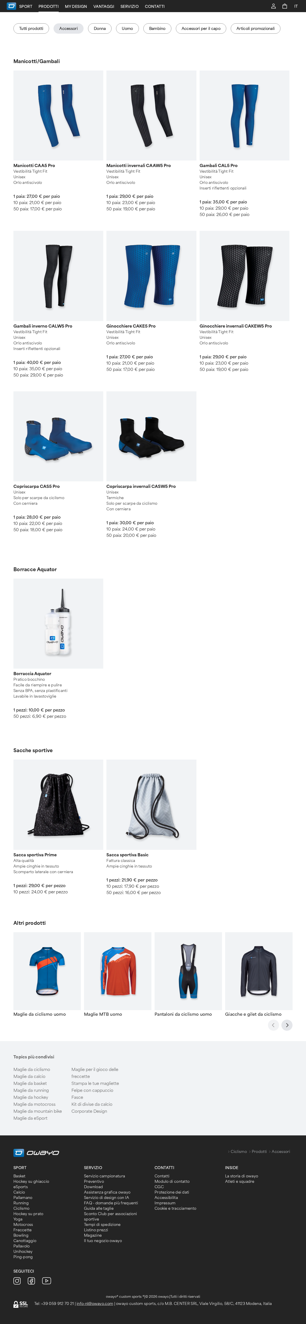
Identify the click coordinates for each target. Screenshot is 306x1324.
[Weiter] (287, 1025)
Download (93, 1187)
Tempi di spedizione (102, 1225)
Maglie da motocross (34, 1104)
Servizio (130, 6)
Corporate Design (89, 1111)
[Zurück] (273, 1025)
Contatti (155, 6)
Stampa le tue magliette (95, 1083)
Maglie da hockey (30, 1097)
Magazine (93, 1235)
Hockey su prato (28, 1214)
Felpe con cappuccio (92, 1090)
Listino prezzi (96, 1230)
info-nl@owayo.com (95, 1304)
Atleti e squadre (239, 1181)
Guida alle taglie (99, 1208)
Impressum (165, 1203)
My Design (76, 6)
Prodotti (49, 6)
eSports (20, 1187)
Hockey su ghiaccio (31, 1181)
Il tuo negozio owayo (103, 1241)
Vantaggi (103, 6)
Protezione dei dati (172, 1192)
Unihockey (23, 1251)
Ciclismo (239, 1152)
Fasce (77, 1097)
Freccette (22, 1230)
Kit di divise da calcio (91, 1104)
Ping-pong (23, 1257)
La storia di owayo (241, 1176)
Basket (19, 1176)
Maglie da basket (30, 1083)
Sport (25, 6)
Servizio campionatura (104, 1176)
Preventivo (94, 1181)
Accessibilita (166, 1198)
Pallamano (22, 1198)
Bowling (20, 1235)
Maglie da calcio (29, 1076)
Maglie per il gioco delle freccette (94, 1073)
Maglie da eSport (30, 1118)
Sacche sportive (33, 750)
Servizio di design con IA (106, 1198)
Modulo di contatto (172, 1181)
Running (21, 1203)
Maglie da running (31, 1090)
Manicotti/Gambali (36, 61)
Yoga (17, 1219)
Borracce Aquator (35, 569)
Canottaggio (24, 1241)
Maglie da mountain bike (37, 1111)
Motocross (23, 1225)
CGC (159, 1187)
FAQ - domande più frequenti (111, 1203)
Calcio (19, 1192)
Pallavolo (21, 1246)
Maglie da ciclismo (31, 1069)
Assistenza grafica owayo (107, 1192)
